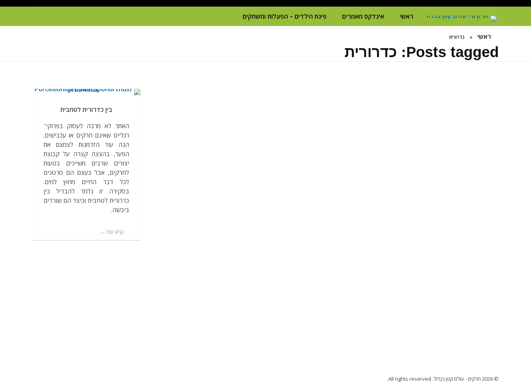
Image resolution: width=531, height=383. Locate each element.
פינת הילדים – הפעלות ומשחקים (285, 16)
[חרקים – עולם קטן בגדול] (460, 19)
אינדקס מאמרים (363, 16)
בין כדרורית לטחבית (86, 109)
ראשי (406, 16)
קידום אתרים (265, 284)
